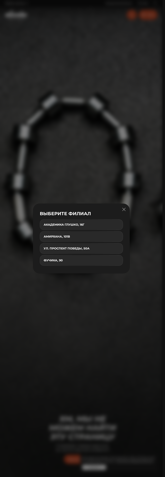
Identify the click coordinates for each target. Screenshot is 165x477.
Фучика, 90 (53, 260)
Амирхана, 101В (57, 236)
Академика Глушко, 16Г (64, 224)
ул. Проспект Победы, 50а (66, 248)
